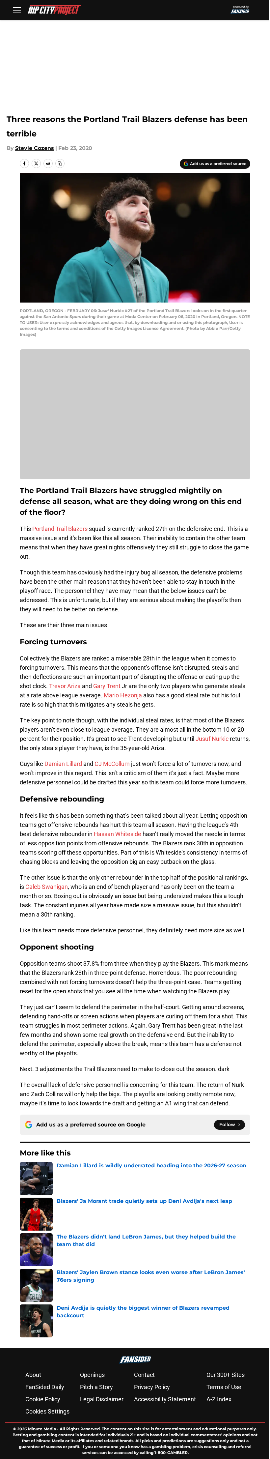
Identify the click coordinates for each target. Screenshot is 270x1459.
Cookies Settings (47, 1411)
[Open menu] (17, 10)
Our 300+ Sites (225, 1374)
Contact (144, 1374)
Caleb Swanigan (46, 886)
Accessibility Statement (165, 1399)
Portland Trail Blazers (60, 528)
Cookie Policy (42, 1399)
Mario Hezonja (123, 695)
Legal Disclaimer (101, 1399)
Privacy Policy (152, 1387)
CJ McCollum (112, 763)
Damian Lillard (63, 763)
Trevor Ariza (65, 686)
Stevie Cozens (34, 148)
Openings (92, 1374)
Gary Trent (107, 686)
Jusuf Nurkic (212, 738)
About (33, 1374)
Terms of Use (223, 1387)
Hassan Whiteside (117, 834)
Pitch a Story (96, 1387)
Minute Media (42, 1428)
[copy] (60, 163)
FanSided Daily (44, 1387)
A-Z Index (218, 1399)
